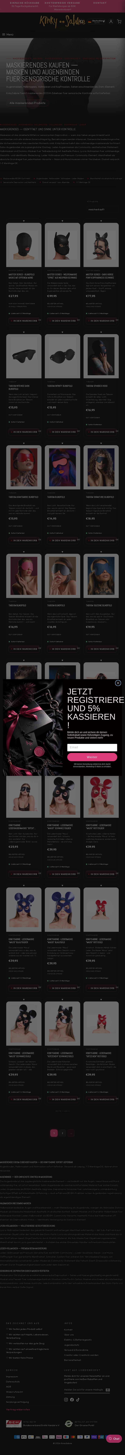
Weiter (92, 757)
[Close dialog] (118, 683)
